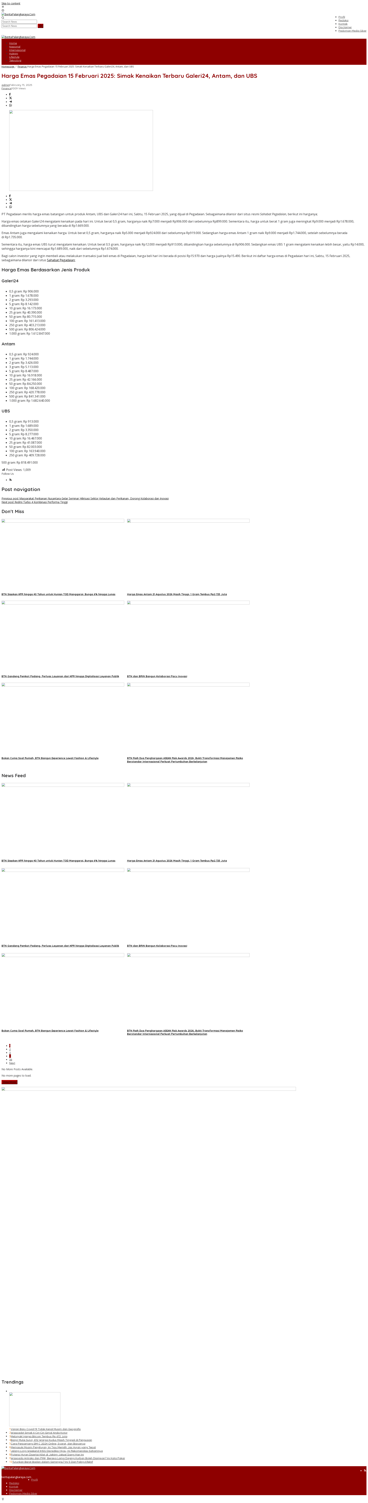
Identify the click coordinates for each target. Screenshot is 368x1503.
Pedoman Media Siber (23, 1493)
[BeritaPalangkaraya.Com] (18, 14)
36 (10, 1059)
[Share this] (10, 94)
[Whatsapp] (10, 105)
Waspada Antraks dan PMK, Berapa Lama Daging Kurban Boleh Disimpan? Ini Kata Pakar (68, 1458)
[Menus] (3, 7)
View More (9, 1082)
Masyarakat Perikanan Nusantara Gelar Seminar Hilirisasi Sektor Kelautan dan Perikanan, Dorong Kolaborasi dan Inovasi (85, 498)
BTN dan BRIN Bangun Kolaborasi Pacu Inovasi (157, 676)
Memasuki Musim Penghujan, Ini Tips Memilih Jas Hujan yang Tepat (53, 1447)
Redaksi (14, 1483)
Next (12, 1063)
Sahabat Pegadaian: (61, 260)
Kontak (13, 1486)
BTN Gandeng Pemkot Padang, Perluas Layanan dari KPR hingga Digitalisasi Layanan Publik (60, 676)
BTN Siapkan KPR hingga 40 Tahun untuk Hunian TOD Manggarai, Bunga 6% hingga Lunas (58, 594)
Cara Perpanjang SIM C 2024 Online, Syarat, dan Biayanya (48, 1443)
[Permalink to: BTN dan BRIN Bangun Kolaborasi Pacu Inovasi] (188, 603)
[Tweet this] (10, 98)
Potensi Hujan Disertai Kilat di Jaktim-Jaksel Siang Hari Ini (47, 1454)
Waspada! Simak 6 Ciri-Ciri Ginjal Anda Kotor (39, 1432)
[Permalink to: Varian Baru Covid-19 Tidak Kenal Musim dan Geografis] (34, 1425)
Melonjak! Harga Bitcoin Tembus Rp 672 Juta (39, 1436)
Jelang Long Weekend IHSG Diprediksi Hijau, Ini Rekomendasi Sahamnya (57, 1451)
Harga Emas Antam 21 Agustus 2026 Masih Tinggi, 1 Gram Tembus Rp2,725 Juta (177, 594)
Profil (34, 1479)
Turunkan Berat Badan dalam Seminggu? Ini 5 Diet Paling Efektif (52, 1462)
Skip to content (11, 3)
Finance (7, 88)
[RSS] (10, 480)
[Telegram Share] (10, 102)
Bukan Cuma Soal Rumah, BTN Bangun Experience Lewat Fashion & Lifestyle (50, 758)
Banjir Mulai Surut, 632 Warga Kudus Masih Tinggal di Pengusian (51, 1440)
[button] (40, 26)
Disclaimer (15, 1490)
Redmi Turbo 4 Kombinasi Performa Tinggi (35, 502)
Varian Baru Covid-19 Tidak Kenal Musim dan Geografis (46, 1429)
